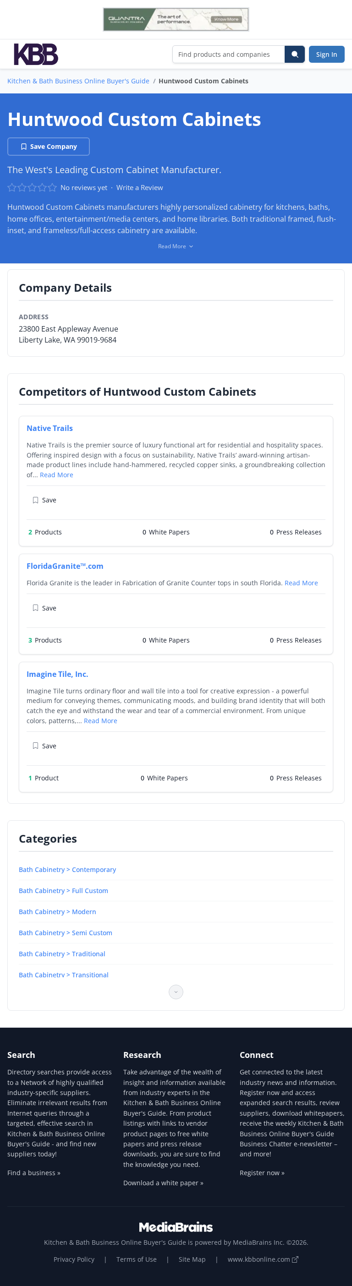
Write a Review (139, 187)
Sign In (326, 54)
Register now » (262, 1172)
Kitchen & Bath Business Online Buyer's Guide (78, 80)
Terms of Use (136, 1259)
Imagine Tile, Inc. (57, 674)
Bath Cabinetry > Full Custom (63, 890)
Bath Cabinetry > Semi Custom (65, 932)
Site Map (192, 1259)
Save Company (53, 146)
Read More (56, 474)
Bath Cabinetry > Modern (57, 911)
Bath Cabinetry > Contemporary (67, 869)
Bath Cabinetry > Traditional (62, 953)
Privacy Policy (74, 1259)
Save (49, 500)
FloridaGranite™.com (65, 566)
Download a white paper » (163, 1182)
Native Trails (50, 428)
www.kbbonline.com (260, 1259)
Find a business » (33, 1172)
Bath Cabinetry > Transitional (64, 974)
